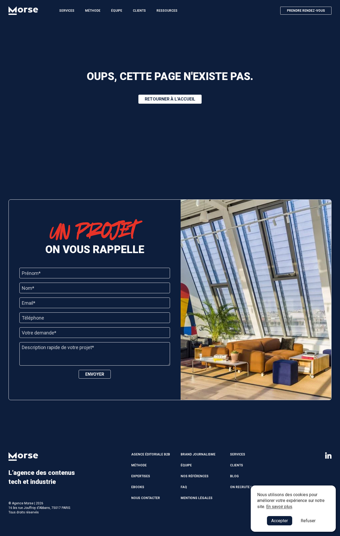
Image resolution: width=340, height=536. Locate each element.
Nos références (195, 476)
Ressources (166, 10)
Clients (139, 10)
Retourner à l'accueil (170, 99)
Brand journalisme (198, 454)
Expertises (140, 476)
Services (66, 10)
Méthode (92, 10)
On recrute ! (240, 487)
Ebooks (137, 487)
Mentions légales (196, 498)
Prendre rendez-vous (306, 10)
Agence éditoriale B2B (150, 454)
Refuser (308, 520)
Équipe (116, 10)
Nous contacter (145, 498)
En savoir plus (279, 506)
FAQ (184, 487)
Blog (234, 476)
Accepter (279, 520)
